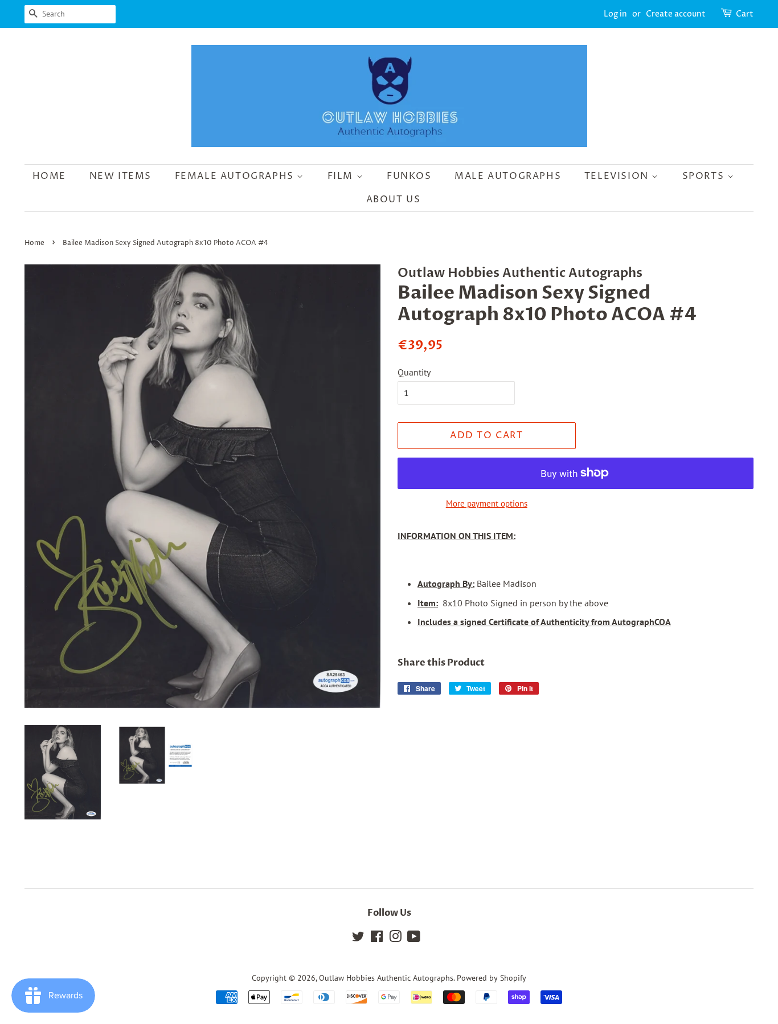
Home (49, 176)
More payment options (486, 503)
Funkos (409, 176)
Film (342, 176)
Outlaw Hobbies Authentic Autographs (386, 978)
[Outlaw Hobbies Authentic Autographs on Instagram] (395, 938)
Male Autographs (507, 176)
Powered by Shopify (491, 978)
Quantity (414, 372)
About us (393, 199)
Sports (704, 176)
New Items (120, 176)
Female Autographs (236, 176)
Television (618, 176)
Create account (676, 14)
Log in (615, 14)
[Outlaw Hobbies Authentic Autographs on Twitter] (358, 938)
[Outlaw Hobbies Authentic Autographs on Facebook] (376, 938)
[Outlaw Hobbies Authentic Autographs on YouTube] (413, 938)
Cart (745, 14)
